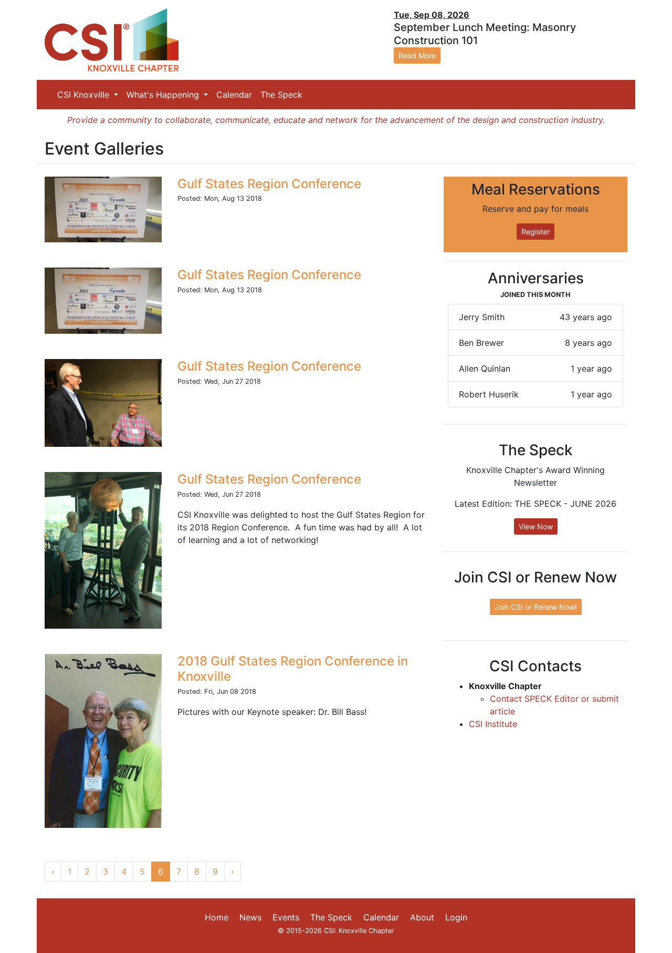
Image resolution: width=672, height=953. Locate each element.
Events (285, 917)
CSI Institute (493, 724)
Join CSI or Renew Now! (536, 606)
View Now (536, 526)
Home (216, 917)
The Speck (281, 94)
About (422, 917)
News (250, 917)
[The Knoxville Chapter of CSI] (111, 39)
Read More (417, 55)
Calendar (234, 94)
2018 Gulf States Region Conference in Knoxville (292, 668)
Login (456, 917)
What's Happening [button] (164, 94)
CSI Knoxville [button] (84, 94)
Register (535, 231)
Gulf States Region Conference (269, 183)
